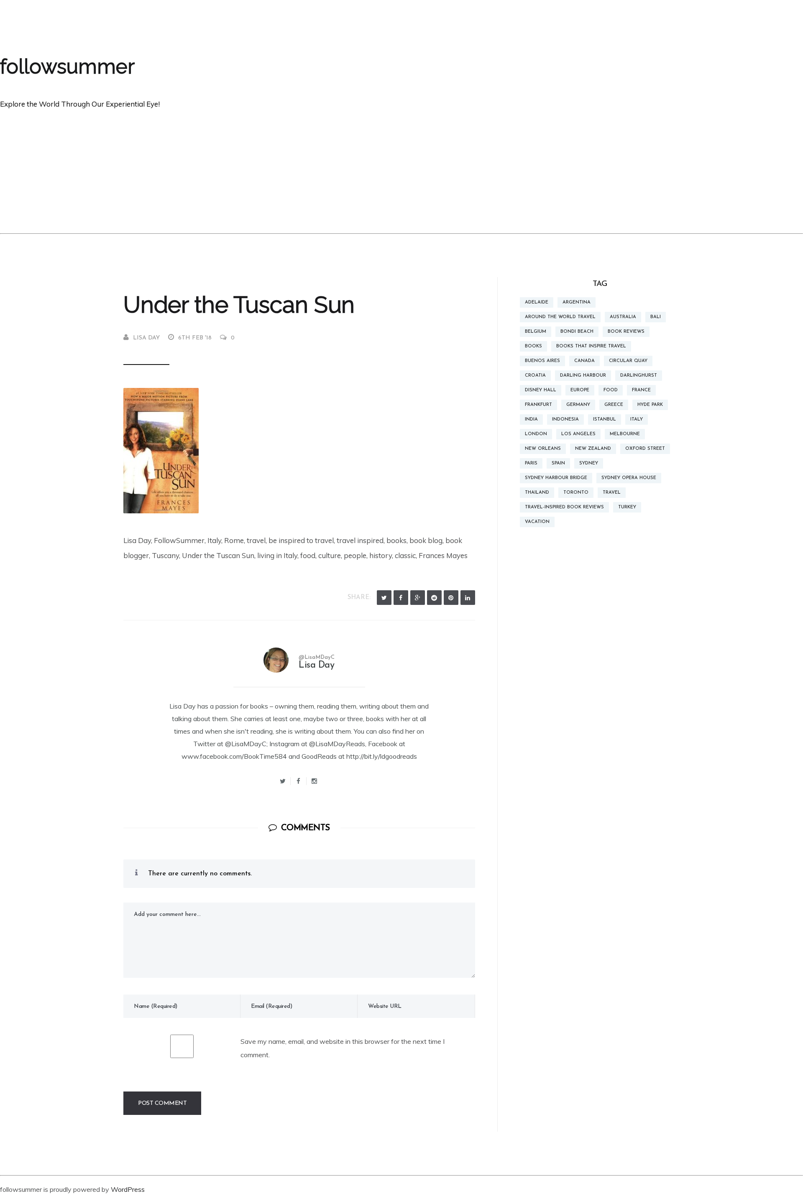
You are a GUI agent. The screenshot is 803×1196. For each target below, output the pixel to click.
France (641, 390)
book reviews (626, 331)
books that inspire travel (591, 346)
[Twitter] (384, 597)
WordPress (128, 1189)
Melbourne (625, 434)
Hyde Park (650, 405)
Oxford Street (645, 448)
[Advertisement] (401, 170)
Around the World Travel (560, 317)
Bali (655, 317)
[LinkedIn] (467, 597)
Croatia (535, 375)
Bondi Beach (576, 331)
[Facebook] (401, 597)
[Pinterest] (451, 597)
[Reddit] (434, 597)
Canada (584, 361)
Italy (636, 419)
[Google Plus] (417, 597)
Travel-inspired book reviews (564, 507)
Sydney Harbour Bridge (556, 478)
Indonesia (565, 419)
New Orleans (543, 448)
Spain (558, 463)
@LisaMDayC (317, 657)
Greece (613, 405)
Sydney (588, 463)
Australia (623, 317)
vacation (537, 522)
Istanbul (604, 419)
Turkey (627, 507)
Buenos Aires (542, 361)
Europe (579, 390)
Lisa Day (146, 338)
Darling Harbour (583, 375)
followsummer (67, 66)
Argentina (577, 302)
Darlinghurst (638, 375)
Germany (578, 405)
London (536, 434)
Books (533, 346)
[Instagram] (314, 781)
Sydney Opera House (628, 478)
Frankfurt (538, 405)
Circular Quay (628, 361)
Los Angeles (578, 434)
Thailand (537, 492)
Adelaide (536, 302)
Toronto (575, 492)
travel (612, 492)
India (531, 419)
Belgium (535, 331)
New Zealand (593, 448)
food (611, 390)
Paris (531, 463)
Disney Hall (540, 390)
